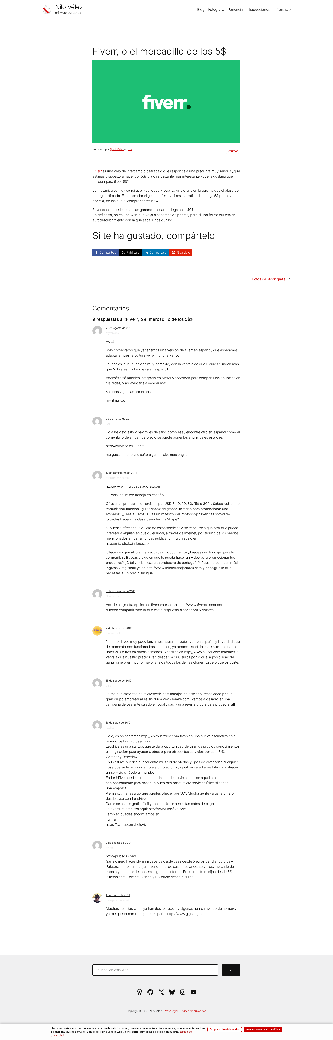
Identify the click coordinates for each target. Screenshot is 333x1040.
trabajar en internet (117, 900)
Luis (108, 685)
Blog (130, 149)
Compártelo (107, 252)
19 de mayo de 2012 (118, 722)
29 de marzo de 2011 (119, 418)
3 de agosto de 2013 (118, 842)
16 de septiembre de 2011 (121, 472)
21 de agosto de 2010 (119, 328)
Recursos (232, 151)
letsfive (110, 727)
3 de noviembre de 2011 (120, 591)
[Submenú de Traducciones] (272, 9)
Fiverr (96, 171)
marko (110, 847)
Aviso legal (171, 1011)
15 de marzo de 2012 (119, 680)
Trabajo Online (115, 633)
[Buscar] (231, 970)
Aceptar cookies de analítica (263, 1029)
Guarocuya (112, 596)
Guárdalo (183, 252)
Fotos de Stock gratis (268, 279)
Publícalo (132, 252)
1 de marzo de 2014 (118, 895)
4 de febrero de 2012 (119, 628)
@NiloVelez (117, 149)
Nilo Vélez (69, 7)
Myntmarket (113, 333)
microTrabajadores (117, 477)
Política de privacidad (193, 1011)
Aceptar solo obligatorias (225, 1029)
